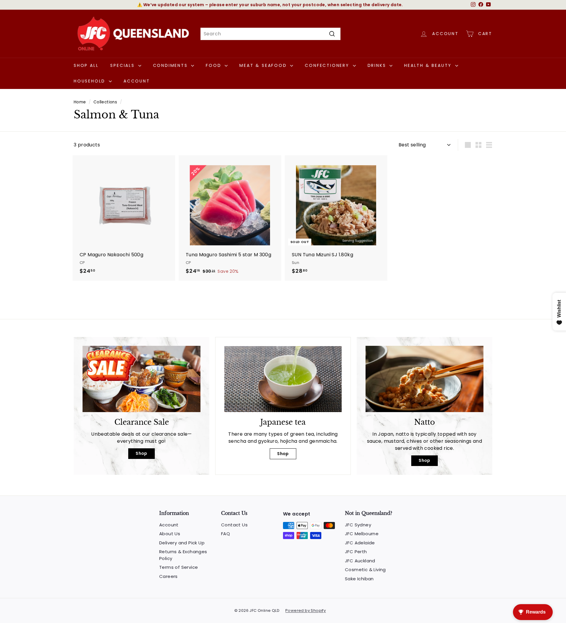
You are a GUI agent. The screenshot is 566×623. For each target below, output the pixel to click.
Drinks (378, 65)
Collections (105, 102)
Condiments (171, 65)
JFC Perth (356, 551)
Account (137, 81)
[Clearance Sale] (141, 379)
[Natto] (424, 379)
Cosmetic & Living (365, 569)
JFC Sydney (358, 525)
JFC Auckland (360, 561)
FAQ (225, 534)
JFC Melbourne (362, 534)
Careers (168, 576)
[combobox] (270, 34)
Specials (123, 65)
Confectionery (328, 65)
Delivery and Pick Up (182, 543)
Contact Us (234, 525)
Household (90, 81)
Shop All (86, 65)
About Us (169, 534)
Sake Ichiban (359, 579)
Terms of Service (178, 567)
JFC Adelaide (360, 543)
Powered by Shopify (305, 610)
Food (214, 65)
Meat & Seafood (264, 65)
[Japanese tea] (283, 379)
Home (80, 102)
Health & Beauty (429, 65)
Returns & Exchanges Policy (183, 554)
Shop (141, 453)
